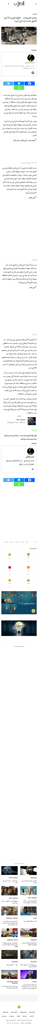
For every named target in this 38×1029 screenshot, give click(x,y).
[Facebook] (29, 83)
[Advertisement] (19, 776)
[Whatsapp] (19, 88)
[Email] (33, 72)
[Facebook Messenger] (19, 83)
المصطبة (34, 878)
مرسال (34, 982)
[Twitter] (8, 83)
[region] (19, 628)
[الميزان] (19, 4)
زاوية (18, 1016)
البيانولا (22, 420)
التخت (18, 420)
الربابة (35, 14)
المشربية (34, 962)
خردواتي (11, 1016)
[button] (19, 628)
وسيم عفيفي (29, 63)
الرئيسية (32, 1012)
